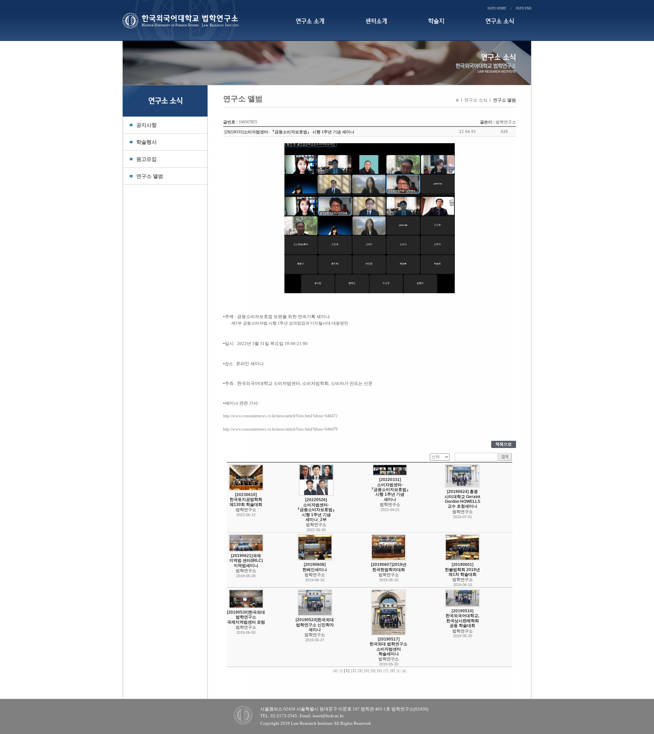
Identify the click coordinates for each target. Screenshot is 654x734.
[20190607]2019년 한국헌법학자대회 (388, 567)
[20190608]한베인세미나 (314, 567)
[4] (366, 671)
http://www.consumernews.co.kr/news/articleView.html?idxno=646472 (280, 416)
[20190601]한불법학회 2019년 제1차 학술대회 (462, 569)
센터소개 (376, 21)
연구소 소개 (310, 21)
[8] (392, 671)
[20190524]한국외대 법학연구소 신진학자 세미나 (315, 624)
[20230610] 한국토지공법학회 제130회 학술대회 (246, 499)
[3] (360, 671)
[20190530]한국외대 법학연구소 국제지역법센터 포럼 (246, 617)
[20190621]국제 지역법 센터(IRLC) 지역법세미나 (246, 560)
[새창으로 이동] (369, 169)
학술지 (436, 21)
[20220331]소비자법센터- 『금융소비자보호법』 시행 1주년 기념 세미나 (390, 489)
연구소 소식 (499, 21)
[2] (353, 671)
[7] (386, 671)
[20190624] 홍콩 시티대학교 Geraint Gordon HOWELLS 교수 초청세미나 (462, 499)
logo (188, 20)
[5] (373, 671)
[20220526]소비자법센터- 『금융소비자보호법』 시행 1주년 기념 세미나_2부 (316, 509)
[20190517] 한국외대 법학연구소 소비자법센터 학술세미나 (388, 646)
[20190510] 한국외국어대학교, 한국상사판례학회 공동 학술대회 (462, 618)
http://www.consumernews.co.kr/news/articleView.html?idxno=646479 (280, 429)
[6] (379, 671)
